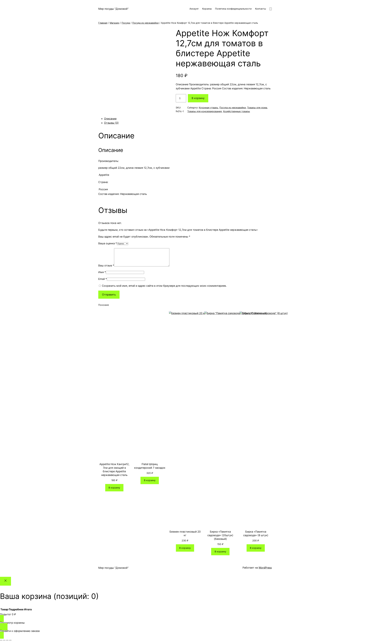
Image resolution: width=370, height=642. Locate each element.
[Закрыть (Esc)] (10, 640)
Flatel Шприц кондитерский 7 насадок (149, 466)
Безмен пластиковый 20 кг (185, 533)
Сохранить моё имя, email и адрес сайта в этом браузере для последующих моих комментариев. (164, 285)
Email (102, 278)
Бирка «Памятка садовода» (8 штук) (255, 533)
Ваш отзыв (106, 265)
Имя (102, 272)
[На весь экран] (4, 640)
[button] (185, 179)
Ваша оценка (107, 243)
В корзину (198, 98)
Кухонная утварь (208, 107)
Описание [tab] (110, 118)
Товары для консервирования (204, 111)
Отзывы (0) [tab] (111, 122)
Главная (102, 22)
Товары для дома (257, 107)
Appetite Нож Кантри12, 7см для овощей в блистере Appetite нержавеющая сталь (114, 470)
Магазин (114, 22)
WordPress (265, 567)
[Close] (5, 581)
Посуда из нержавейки (145, 22)
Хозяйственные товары (236, 111)
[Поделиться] (7, 640)
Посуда (126, 22)
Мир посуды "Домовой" (113, 8)
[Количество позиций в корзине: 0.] (270, 8)
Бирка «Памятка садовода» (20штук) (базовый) (220, 535)
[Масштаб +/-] (1, 640)
